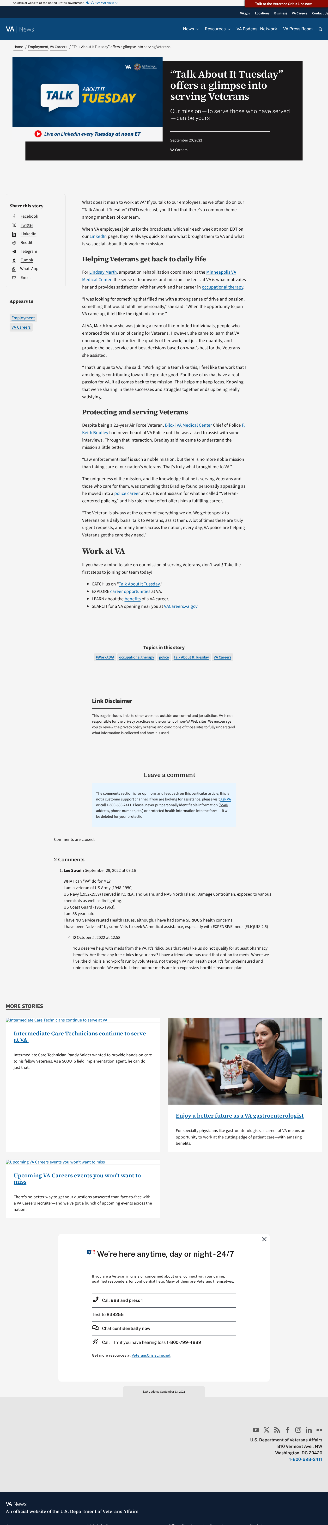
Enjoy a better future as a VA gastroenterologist (240, 1115)
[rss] (277, 1430)
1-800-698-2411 (305, 1459)
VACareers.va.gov (180, 606)
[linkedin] (309, 1430)
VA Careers (21, 327)
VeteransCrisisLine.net (151, 1355)
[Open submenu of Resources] (228, 29)
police (164, 657)
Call (122, 1300)
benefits (133, 599)
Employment (23, 318)
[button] (320, 29)
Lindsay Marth (103, 272)
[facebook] (288, 1430)
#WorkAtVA (105, 657)
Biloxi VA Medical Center (188, 425)
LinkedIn (98, 236)
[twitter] (266, 1430)
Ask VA (225, 799)
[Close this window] (265, 1239)
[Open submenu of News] (196, 29)
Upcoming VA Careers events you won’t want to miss (77, 1178)
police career (127, 493)
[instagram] (298, 1430)
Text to (108, 1314)
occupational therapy (222, 287)
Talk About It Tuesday (139, 584)
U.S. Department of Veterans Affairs (99, 1511)
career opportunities (130, 591)
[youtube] (256, 1430)
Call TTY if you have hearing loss (151, 1342)
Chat (126, 1328)
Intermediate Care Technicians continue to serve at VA (80, 1036)
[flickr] (319, 1430)
